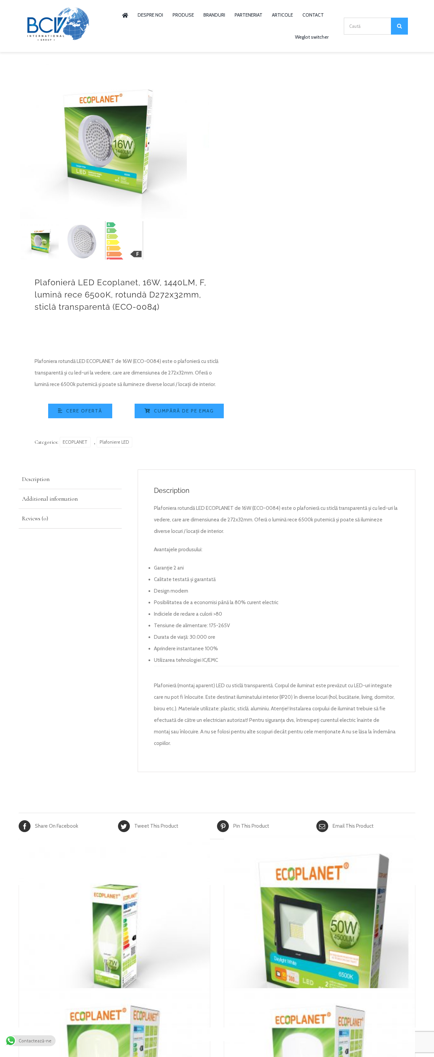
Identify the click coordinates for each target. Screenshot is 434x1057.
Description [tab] (36, 479)
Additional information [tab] (50, 498)
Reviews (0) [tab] (35, 518)
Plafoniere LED (114, 442)
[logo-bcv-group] (58, 9)
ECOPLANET (75, 442)
